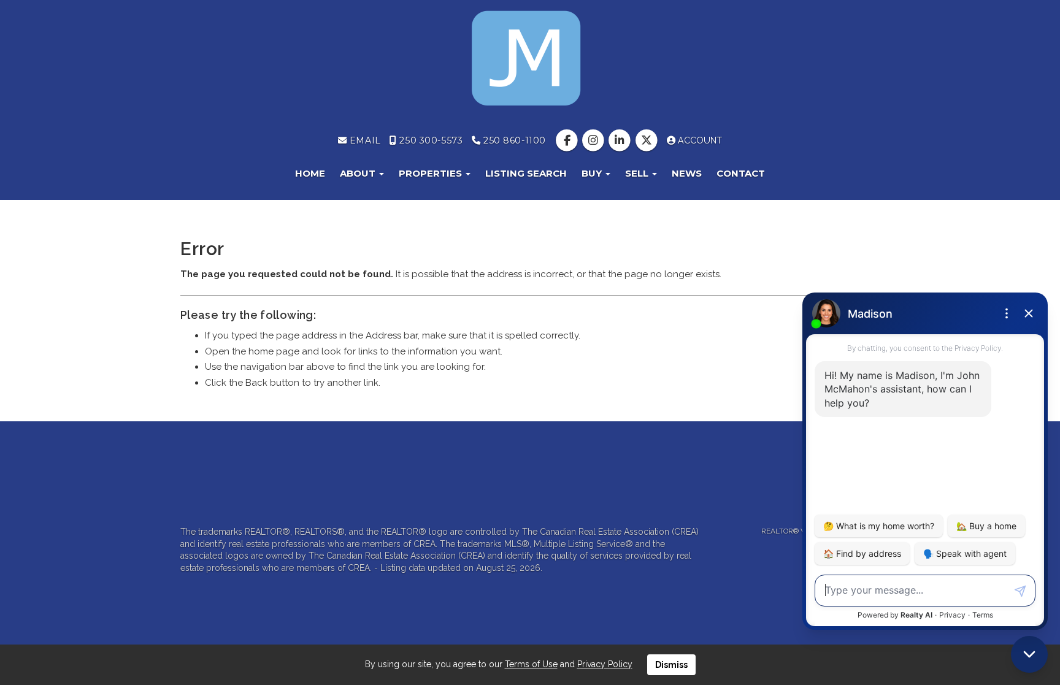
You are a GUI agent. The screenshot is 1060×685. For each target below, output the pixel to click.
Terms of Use (531, 664)
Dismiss (671, 665)
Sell (638, 173)
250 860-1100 (512, 140)
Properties (431, 173)
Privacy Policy (604, 664)
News (687, 173)
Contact (740, 173)
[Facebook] (568, 140)
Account (698, 140)
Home (310, 173)
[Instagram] (595, 140)
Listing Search (526, 173)
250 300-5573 (430, 140)
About (359, 173)
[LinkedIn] (621, 140)
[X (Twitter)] (647, 140)
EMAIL (363, 140)
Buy (593, 173)
